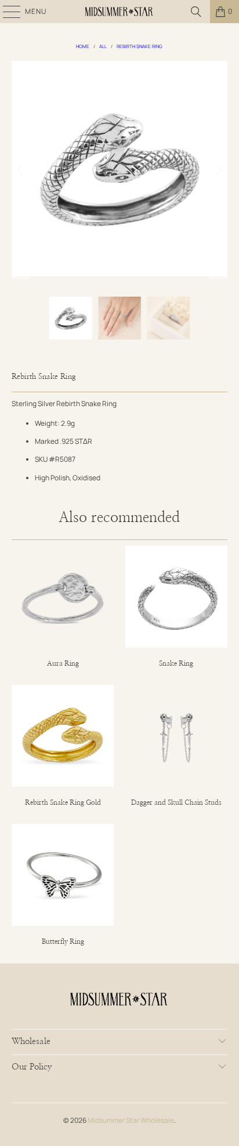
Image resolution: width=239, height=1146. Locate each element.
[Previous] (20, 170)
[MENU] (6, 11)
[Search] (196, 11)
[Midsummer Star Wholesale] (119, 11)
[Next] (218, 170)
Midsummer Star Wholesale (131, 1120)
